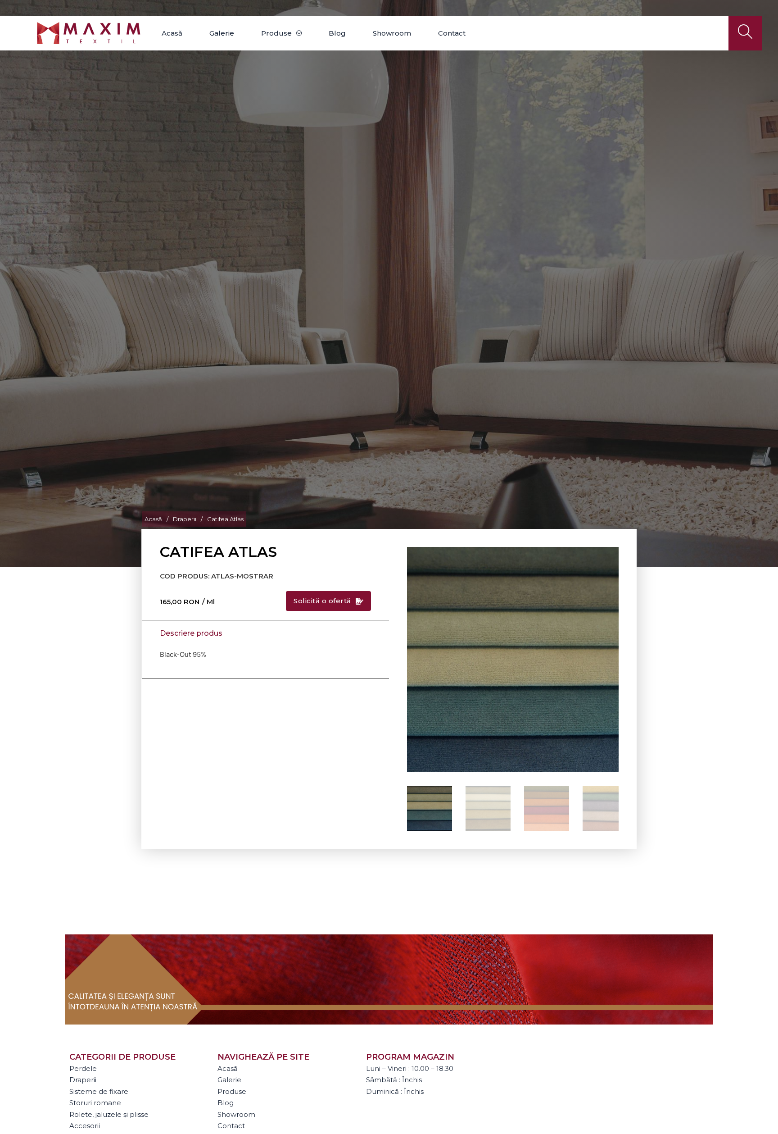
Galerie (221, 33)
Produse (276, 33)
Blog (337, 33)
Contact (452, 33)
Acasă (172, 33)
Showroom (392, 33)
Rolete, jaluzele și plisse (109, 1114)
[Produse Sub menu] (299, 33)
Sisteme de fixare (98, 1091)
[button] (606, 559)
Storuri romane (95, 1102)
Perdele (83, 1068)
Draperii (184, 519)
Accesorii (84, 1125)
